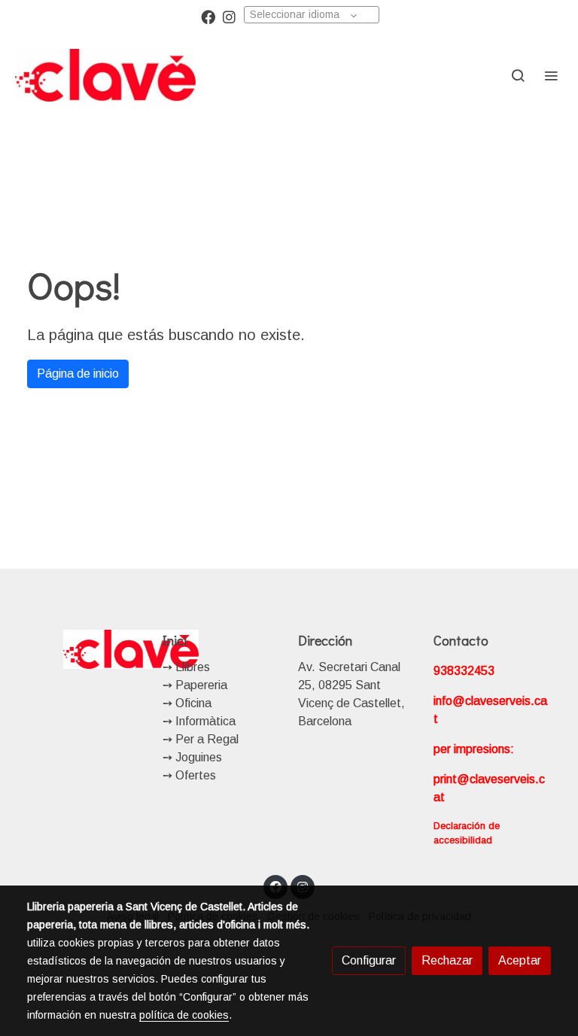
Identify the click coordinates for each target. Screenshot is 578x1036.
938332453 (464, 670)
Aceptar (519, 960)
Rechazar (447, 960)
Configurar (369, 960)
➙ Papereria (195, 685)
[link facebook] (208, 16)
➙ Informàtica (199, 721)
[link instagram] (229, 16)
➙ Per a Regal (201, 739)
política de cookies (184, 1015)
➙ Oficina (187, 703)
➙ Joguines (192, 757)
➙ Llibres (186, 667)
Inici (175, 640)
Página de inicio (78, 373)
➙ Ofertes (189, 775)
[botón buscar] (518, 75)
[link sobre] (85, 649)
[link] (105, 75)
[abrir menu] (551, 75)
